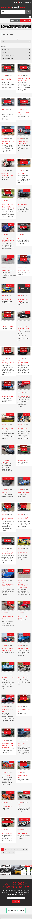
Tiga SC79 (20, 806)
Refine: (3, 47)
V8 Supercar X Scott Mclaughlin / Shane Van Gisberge (7, 745)
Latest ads (15, 20)
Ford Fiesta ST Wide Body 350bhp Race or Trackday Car (8, 240)
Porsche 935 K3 (6, 776)
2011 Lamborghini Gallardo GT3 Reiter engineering (23, 328)
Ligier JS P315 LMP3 (7, 326)
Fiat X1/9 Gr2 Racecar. (8, 270)
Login (20, 2)
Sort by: (16, 39)
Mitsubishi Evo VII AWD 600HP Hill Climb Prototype (23, 585)
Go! (28, 12)
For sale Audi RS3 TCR (24, 270)
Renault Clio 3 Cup (23, 649)
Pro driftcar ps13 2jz (7, 428)
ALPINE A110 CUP (22, 833)
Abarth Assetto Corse (24, 493)
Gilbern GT (21, 238)
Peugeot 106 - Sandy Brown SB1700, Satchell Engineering (8, 206)
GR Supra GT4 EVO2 (7, 833)
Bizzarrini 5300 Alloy (8, 677)
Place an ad (26, 20)
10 (3, 852)
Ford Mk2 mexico (7, 806)
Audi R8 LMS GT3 (6, 493)
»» (13, 852)
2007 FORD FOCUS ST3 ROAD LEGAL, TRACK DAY (8, 585)
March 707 (21, 174)
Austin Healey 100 (7, 113)
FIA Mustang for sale (24, 396)
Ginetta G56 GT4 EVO (7, 299)
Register (28, 2)
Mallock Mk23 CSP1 (23, 677)
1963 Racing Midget (7, 396)
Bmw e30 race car (23, 460)
